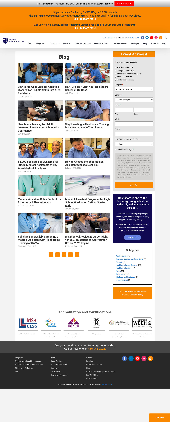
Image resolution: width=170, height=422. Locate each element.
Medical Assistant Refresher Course (29, 365)
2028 (137, 37)
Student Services (100, 44)
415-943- (131, 37)
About (53, 358)
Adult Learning (122, 256)
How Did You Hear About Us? (127, 139)
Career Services (56, 361)
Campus (118, 95)
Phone (118, 129)
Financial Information (94, 365)
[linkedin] (147, 37)
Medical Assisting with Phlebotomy (28, 361)
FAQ (163, 44)
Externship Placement (59, 365)
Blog (145, 44)
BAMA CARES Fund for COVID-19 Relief (100, 371)
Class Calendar (108, 37)
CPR (16, 371)
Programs (40, 44)
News (118, 271)
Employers (135, 44)
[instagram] (156, 37)
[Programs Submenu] (46, 43)
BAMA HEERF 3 (91, 378)
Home (30, 44)
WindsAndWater (107, 384)
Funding (119, 262)
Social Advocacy (119, 44)
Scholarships (121, 274)
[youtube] (151, 37)
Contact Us (155, 44)
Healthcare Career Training (126, 265)
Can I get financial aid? (125, 71)
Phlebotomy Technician (24, 368)
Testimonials (55, 371)
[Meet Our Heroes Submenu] (90, 43)
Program (119, 85)
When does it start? (124, 77)
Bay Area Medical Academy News (129, 259)
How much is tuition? (125, 68)
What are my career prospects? (129, 74)
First (116, 114)
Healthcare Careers (123, 268)
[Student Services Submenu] (109, 43)
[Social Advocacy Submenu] (128, 43)
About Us (66, 44)
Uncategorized (122, 280)
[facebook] (142, 37)
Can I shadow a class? (125, 80)
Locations (53, 44)
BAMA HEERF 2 (91, 375)
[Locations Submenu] (59, 43)
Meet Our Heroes (82, 44)
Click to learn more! (85, 19)
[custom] (160, 37)
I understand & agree (125, 149)
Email (117, 119)
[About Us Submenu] (72, 43)
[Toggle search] (165, 37)
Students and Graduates (125, 277)
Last (136, 114)
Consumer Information (59, 375)
